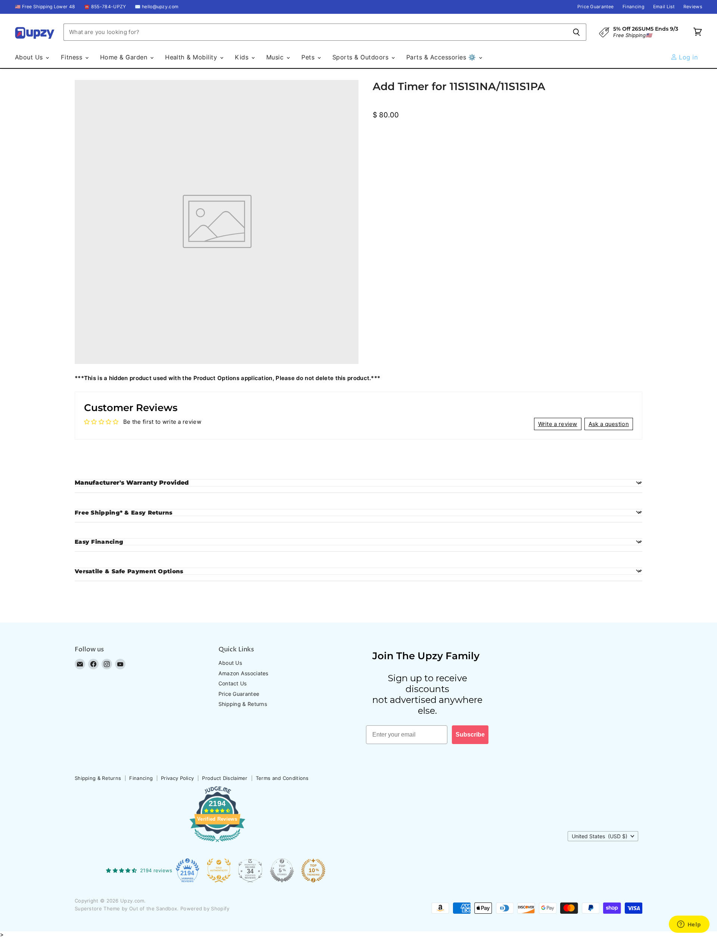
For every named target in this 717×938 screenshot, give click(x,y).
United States (599, 836)
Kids (242, 57)
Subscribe (470, 734)
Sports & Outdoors (361, 57)
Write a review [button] (557, 424)
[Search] (576, 32)
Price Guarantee (595, 6)
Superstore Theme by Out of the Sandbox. (127, 908)
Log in (687, 57)
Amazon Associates (243, 673)
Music (276, 57)
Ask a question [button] (609, 424)
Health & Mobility (192, 57)
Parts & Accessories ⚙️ (442, 57)
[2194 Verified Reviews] (217, 843)
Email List (663, 6)
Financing (633, 6)
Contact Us (232, 683)
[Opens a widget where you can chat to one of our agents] (689, 925)
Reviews (692, 6)
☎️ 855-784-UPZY (105, 6)
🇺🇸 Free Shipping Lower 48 (45, 6)
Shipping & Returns (242, 704)
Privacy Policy (177, 778)
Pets (308, 57)
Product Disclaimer (224, 778)
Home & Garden (124, 57)
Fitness (72, 57)
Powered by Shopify (204, 908)
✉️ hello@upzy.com (157, 6)
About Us (30, 57)
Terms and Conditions (282, 778)
